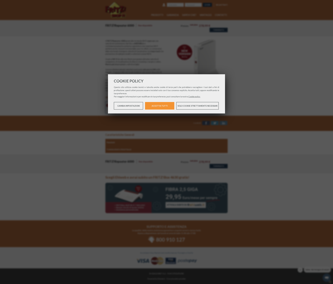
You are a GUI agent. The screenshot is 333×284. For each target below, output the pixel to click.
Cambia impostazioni (128, 106)
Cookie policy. (194, 96)
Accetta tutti (160, 106)
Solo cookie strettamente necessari (197, 106)
